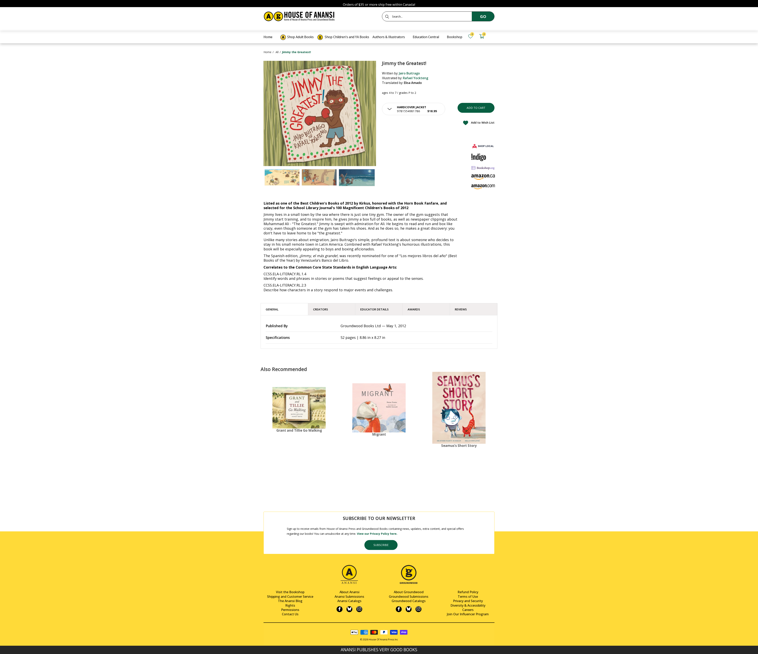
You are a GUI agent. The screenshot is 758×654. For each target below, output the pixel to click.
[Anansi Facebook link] (339, 609)
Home (267, 52)
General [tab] (272, 309)
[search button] (387, 16)
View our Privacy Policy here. (377, 534)
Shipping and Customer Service (290, 596)
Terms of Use (468, 596)
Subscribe (380, 545)
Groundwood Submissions (408, 596)
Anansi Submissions (349, 596)
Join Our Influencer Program (468, 614)
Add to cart (476, 108)
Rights (290, 605)
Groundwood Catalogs (409, 601)
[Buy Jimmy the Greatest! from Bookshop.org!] (483, 168)
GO (483, 16)
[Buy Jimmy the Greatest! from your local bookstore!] (483, 146)
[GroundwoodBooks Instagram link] (418, 609)
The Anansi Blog (290, 601)
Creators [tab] (320, 309)
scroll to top (4, 647)
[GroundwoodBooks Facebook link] (398, 609)
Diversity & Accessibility (467, 605)
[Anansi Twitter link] (349, 609)
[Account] (493, 36)
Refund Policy (468, 592)
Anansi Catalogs (349, 601)
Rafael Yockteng (415, 78)
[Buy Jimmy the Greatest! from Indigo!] (478, 157)
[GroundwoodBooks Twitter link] (408, 609)
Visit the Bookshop (290, 592)
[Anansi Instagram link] (359, 609)
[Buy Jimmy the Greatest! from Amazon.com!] (483, 186)
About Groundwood (409, 592)
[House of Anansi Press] (300, 15)
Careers (468, 610)
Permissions (290, 610)
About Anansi (349, 592)
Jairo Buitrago (409, 73)
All (277, 52)
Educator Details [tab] (374, 309)
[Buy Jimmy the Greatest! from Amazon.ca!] (483, 177)
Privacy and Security (468, 601)
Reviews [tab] (461, 309)
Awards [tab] (414, 309)
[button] (413, 109)
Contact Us (290, 614)
